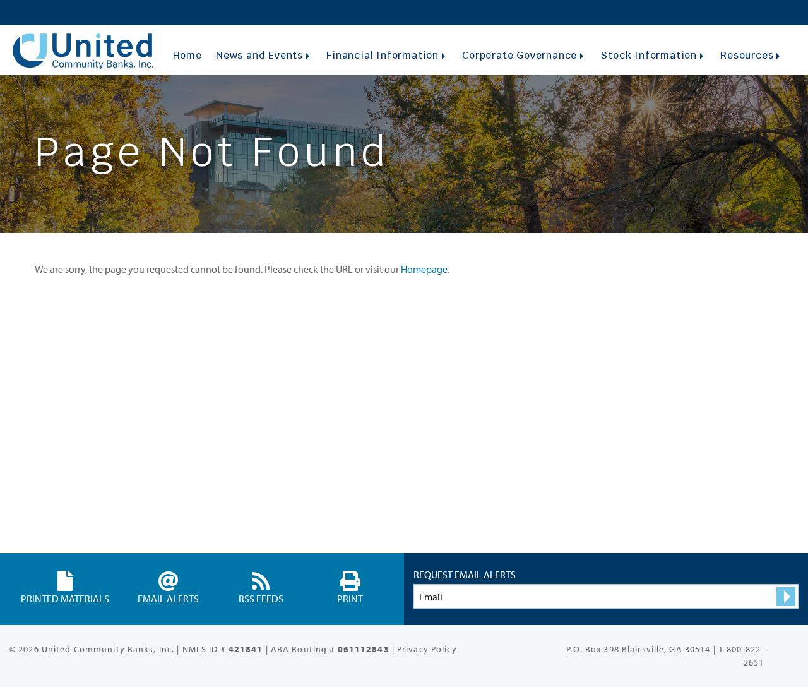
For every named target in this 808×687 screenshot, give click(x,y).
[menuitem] (187, 55)
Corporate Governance (519, 55)
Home (187, 55)
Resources (746, 55)
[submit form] (785, 596)
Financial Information (382, 55)
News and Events (259, 55)
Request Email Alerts (464, 574)
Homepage (424, 269)
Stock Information (648, 55)
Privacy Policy (427, 649)
